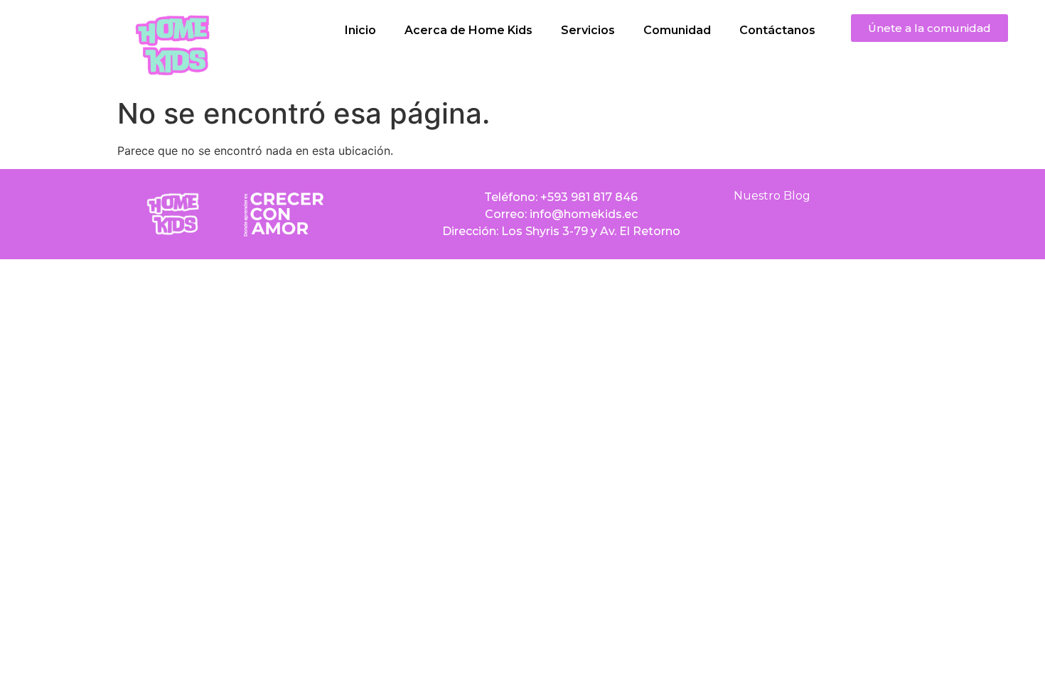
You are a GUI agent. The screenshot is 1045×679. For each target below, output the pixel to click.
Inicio (360, 30)
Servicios (588, 30)
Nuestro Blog (772, 195)
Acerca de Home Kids (468, 30)
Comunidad (677, 30)
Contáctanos (777, 30)
